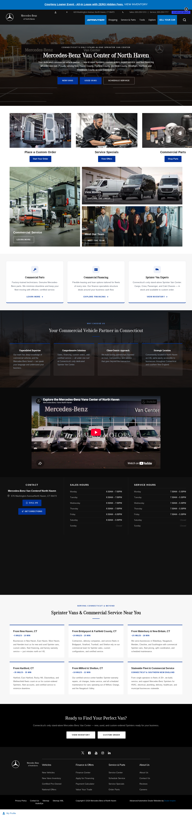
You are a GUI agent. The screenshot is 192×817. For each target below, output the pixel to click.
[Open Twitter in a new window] (83, 753)
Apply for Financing (85, 778)
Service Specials (116, 784)
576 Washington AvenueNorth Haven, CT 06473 (34, 496)
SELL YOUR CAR (167, 19)
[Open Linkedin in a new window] (109, 753)
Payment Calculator (85, 784)
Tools (142, 19)
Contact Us (145, 778)
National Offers (49, 789)
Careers (143, 789)
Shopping (112, 19)
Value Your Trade (84, 789)
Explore (152, 19)
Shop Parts (173, 159)
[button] (186, 9)
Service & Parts (128, 19)
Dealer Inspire (170, 801)
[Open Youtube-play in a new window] (96, 753)
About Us (144, 772)
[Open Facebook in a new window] (89, 753)
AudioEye (39, 803)
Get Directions (33, 511)
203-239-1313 (140, 12)
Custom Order (111, 735)
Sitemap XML (58, 801)
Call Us (33, 503)
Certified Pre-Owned (51, 784)
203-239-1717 (162, 12)
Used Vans (91, 81)
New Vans (67, 81)
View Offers (106, 159)
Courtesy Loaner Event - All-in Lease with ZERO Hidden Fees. (84, 4)
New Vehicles (48, 772)
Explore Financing (95, 297)
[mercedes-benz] (10, 17)
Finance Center (83, 772)
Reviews (143, 784)
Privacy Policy (21, 801)
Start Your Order (40, 159)
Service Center (116, 772)
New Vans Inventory (51, 778)
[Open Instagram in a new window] (102, 753)
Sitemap (45, 801)
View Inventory (156, 297)
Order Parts (114, 789)
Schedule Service (181, 12)
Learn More (33, 297)
